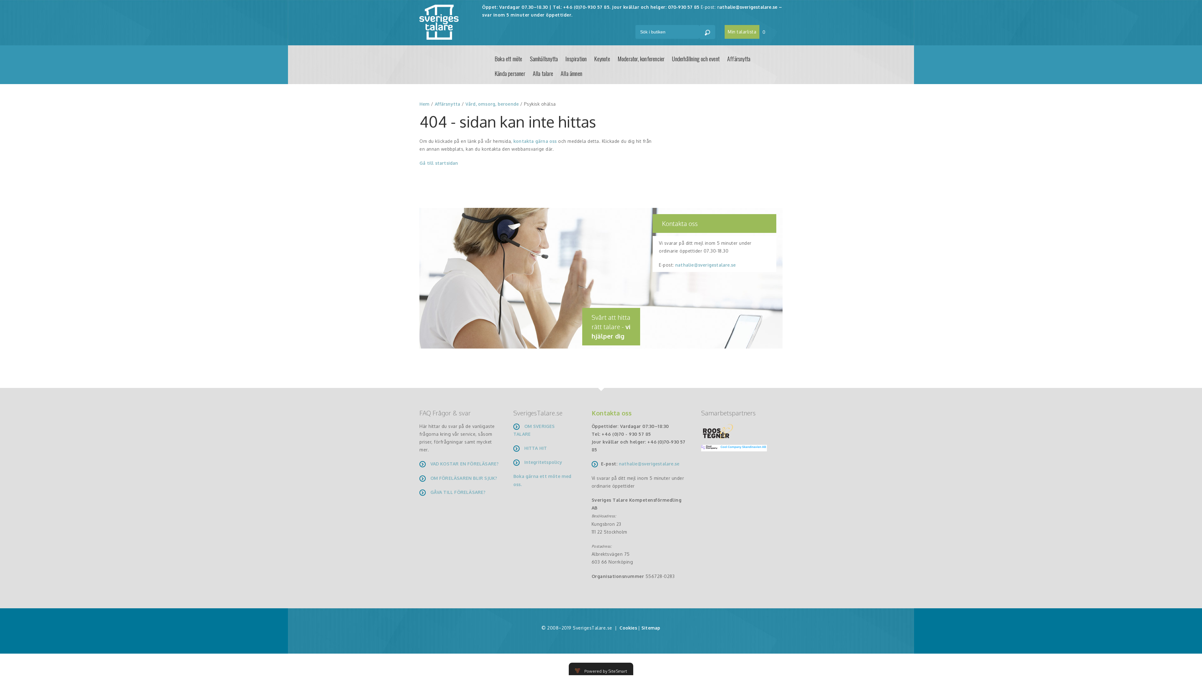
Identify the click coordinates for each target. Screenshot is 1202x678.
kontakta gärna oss (535, 141)
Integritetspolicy (543, 462)
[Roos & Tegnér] (718, 431)
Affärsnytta (738, 58)
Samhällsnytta (544, 58)
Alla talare (543, 73)
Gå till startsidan (438, 163)
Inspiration (576, 58)
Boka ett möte (508, 58)
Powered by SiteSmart (605, 671)
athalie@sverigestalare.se (748, 7)
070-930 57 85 (684, 7)
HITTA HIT (535, 448)
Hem (424, 104)
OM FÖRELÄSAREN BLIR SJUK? (463, 478)
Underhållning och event (696, 58)
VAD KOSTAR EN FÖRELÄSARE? (464, 463)
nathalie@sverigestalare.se (705, 265)
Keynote (602, 58)
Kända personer (510, 73)
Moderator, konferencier (641, 58)
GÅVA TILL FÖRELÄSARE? (458, 492)
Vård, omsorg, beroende (492, 104)
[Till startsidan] (439, 22)
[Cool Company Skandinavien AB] (731, 447)
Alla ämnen (571, 73)
